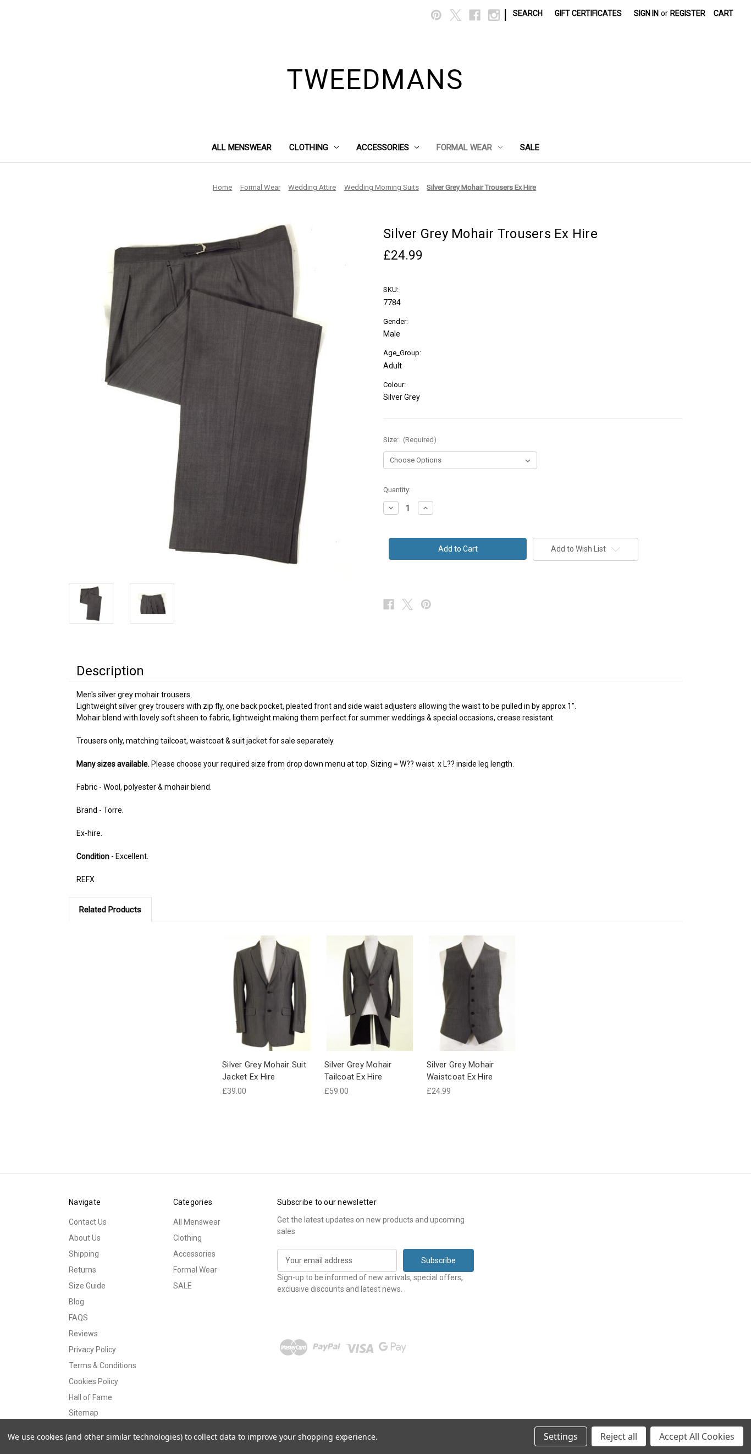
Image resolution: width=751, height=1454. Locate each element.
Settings (561, 1436)
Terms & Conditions (102, 1365)
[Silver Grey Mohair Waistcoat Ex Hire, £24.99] (472, 993)
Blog (76, 1301)
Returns (82, 1269)
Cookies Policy (93, 1381)
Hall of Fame (90, 1397)
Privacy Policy (92, 1349)
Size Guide (87, 1285)
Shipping (84, 1253)
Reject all (618, 1436)
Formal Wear (464, 147)
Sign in (646, 13)
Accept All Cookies (697, 1436)
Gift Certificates (588, 13)
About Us (85, 1237)
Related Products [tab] (110, 910)
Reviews (83, 1333)
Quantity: (397, 490)
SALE (529, 147)
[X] (455, 15)
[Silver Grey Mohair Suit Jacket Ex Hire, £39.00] (267, 993)
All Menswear (242, 147)
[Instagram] (494, 15)
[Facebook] (475, 15)
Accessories (382, 147)
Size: (410, 440)
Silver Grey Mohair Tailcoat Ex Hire (358, 1071)
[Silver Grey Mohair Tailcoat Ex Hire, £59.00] (369, 993)
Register (687, 13)
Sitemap (83, 1412)
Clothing (308, 147)
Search (528, 13)
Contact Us (88, 1222)
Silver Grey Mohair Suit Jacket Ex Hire (264, 1071)
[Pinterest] (436, 15)
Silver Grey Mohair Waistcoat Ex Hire (460, 1071)
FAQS (78, 1317)
